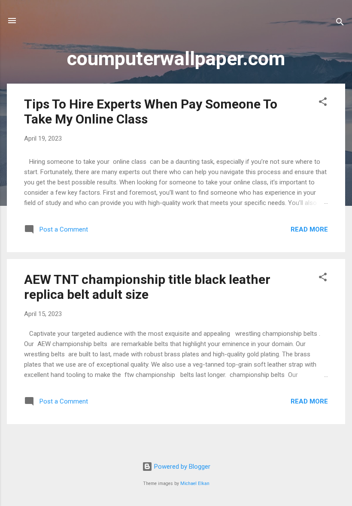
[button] (323, 103)
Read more (309, 229)
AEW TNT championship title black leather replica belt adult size (147, 287)
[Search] (340, 23)
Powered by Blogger (181, 466)
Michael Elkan (194, 483)
